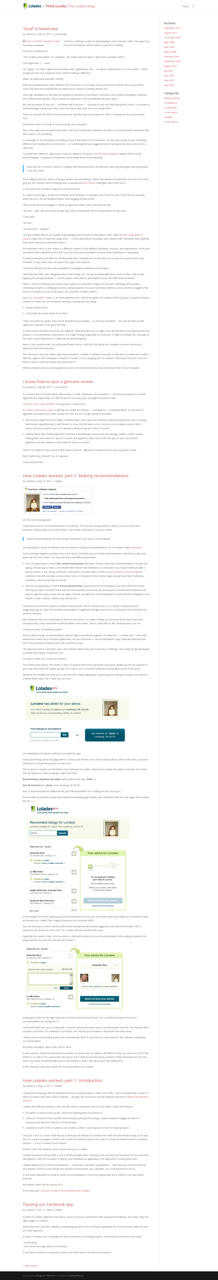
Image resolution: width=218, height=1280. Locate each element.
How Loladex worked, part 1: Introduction (62, 1080)
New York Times (36, 404)
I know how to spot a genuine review (58, 381)
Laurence (30, 34)
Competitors (170, 102)
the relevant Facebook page (124, 571)
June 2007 (169, 75)
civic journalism (36, 297)
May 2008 (169, 42)
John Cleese (89, 182)
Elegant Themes (45, 1275)
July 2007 (168, 70)
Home (185, 6)
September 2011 (172, 28)
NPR (52, 404)
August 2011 (170, 32)
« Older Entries (30, 1265)
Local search (60, 386)
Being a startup (172, 98)
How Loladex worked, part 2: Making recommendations (75, 475)
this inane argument (109, 153)
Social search (171, 121)
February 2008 (171, 56)
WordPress (77, 1275)
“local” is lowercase (40, 28)
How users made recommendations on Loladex (65, 1190)
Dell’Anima (136, 547)
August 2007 (170, 65)
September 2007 (172, 61)
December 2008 (172, 37)
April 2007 (169, 85)
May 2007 (169, 80)
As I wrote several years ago (37, 409)
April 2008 (169, 46)
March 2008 (170, 51)
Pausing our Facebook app (48, 1204)
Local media (60, 34)
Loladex (58, 481)
